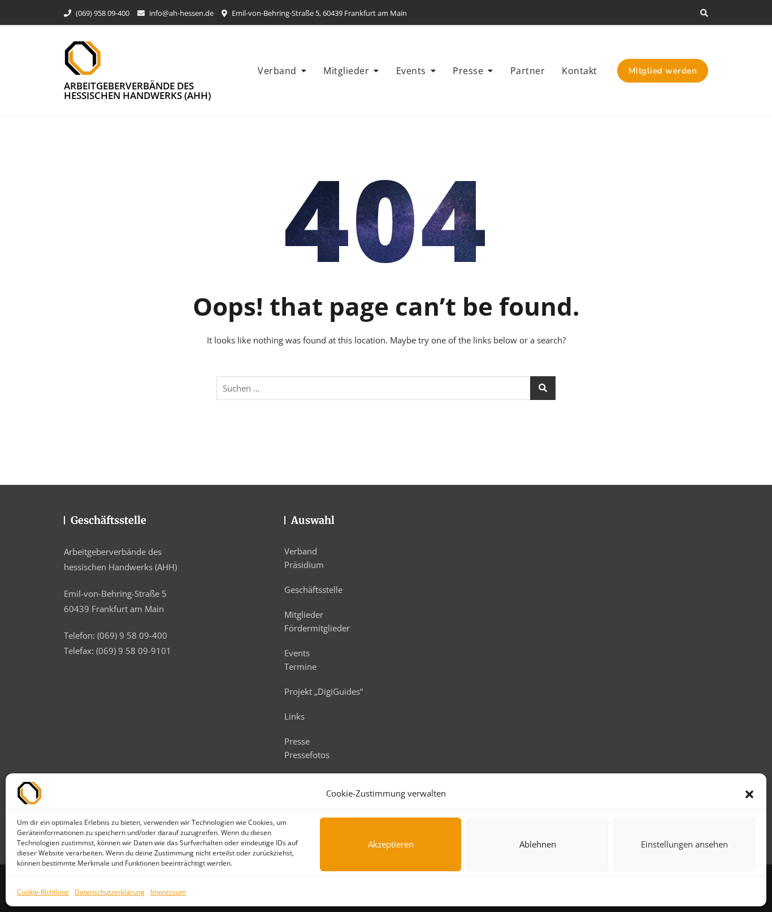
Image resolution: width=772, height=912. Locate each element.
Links (294, 716)
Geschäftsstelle (313, 589)
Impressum (168, 892)
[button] (749, 793)
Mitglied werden (662, 70)
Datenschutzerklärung (110, 892)
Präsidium (304, 564)
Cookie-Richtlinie (43, 892)
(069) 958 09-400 (101, 13)
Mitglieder (346, 70)
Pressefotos (306, 754)
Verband (277, 70)
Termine (300, 666)
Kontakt (579, 70)
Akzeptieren (391, 844)
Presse (468, 70)
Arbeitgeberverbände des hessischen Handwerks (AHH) (137, 90)
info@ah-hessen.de (181, 13)
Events (411, 70)
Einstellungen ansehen (684, 844)
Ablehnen (537, 844)
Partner (527, 70)
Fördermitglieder (317, 628)
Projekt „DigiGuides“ (323, 691)
